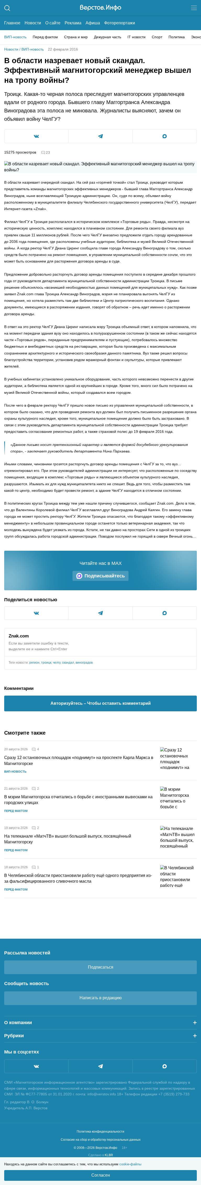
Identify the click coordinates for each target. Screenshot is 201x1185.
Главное (12, 23)
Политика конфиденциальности (100, 1131)
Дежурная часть (107, 37)
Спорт (157, 37)
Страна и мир (76, 37)
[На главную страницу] (100, 8)
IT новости (136, 37)
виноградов (84, 662)
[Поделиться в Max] (165, 136)
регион (34, 662)
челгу (56, 662)
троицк (46, 662)
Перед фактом (45, 37)
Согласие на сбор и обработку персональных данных (101, 1140)
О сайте (52, 23)
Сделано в (100, 1155)
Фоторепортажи (119, 23)
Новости (33, 23)
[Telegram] (100, 1066)
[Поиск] (7, 8)
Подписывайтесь (105, 575)
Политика (177, 37)
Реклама (73, 23)
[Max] (165, 1066)
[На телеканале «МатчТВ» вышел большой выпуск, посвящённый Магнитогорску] (178, 839)
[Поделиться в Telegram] (100, 136)
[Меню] (194, 8)
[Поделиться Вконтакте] (36, 136)
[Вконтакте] (36, 1066)
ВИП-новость (15, 37)
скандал (68, 662)
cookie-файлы (130, 1164)
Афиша (93, 23)
